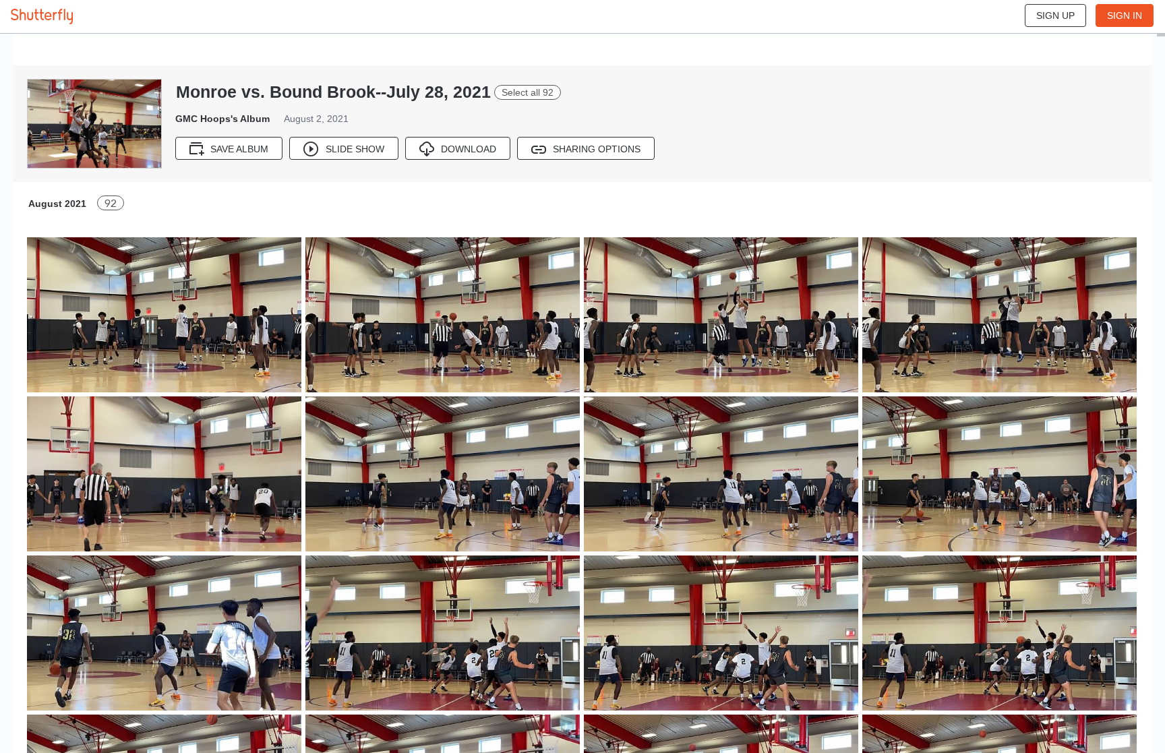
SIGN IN (1124, 15)
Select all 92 (528, 92)
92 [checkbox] (110, 203)
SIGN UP (1055, 15)
